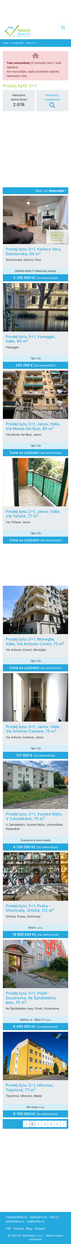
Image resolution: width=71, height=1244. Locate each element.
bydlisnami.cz (15, 1221)
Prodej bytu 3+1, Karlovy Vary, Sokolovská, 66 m (33, 251)
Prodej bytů (17, 43)
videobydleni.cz (16, 1217)
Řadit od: (50, 191)
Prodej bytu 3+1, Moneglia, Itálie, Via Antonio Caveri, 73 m (35, 641)
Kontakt (40, 1228)
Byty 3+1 (31, 43)
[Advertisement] (35, 11)
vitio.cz (54, 1217)
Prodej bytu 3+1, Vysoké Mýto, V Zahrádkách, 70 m (34, 816)
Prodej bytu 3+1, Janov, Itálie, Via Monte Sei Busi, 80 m (33, 426)
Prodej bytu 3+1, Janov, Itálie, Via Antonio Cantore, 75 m (33, 729)
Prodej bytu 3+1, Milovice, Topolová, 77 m (29, 1087)
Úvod (5, 43)
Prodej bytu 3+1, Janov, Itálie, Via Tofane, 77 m (33, 513)
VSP (8, 1228)
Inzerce (19, 1228)
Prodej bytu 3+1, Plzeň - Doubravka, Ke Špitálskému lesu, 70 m (31, 998)
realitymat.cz (36, 1221)
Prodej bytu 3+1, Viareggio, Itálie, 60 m (31, 339)
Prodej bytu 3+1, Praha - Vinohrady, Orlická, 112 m (30, 908)
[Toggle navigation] (63, 27)
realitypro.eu (38, 1217)
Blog (29, 1228)
